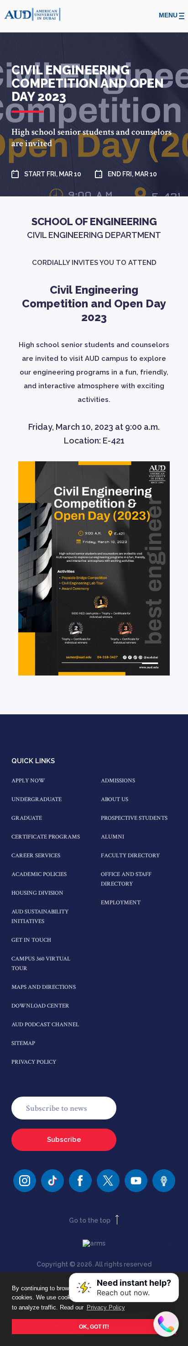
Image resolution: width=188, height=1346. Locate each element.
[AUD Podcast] (163, 1180)
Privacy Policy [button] (106, 1307)
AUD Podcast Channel (45, 1025)
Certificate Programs (45, 837)
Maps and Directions (43, 987)
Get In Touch (31, 940)
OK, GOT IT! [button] (94, 1327)
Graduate (26, 818)
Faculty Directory (130, 856)
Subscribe (64, 1139)
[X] (108, 1180)
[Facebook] (80, 1180)
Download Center (40, 1006)
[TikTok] (52, 1180)
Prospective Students (134, 818)
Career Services (35, 856)
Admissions (118, 781)
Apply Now (28, 781)
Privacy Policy (33, 1062)
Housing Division (37, 893)
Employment (121, 903)
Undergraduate (36, 799)
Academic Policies (39, 874)
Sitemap (23, 1043)
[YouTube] (136, 1180)
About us (114, 799)
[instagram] (24, 1180)
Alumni (112, 837)
